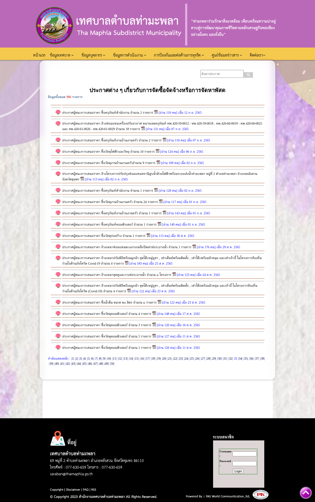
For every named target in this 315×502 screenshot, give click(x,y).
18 (153, 358)
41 (62, 363)
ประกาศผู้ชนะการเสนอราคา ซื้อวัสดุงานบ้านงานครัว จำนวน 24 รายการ (110, 202)
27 (203, 358)
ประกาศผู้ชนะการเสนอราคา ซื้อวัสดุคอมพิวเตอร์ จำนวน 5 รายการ (106, 336)
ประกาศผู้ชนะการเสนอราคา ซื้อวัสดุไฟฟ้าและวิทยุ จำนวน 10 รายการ (108, 151)
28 (208, 358)
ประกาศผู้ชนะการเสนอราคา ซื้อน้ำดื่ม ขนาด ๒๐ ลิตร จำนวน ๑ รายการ (109, 302)
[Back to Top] (306, 493)
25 (191, 358)
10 (108, 358)
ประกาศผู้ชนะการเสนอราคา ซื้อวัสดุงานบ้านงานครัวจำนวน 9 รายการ (108, 163)
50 (112, 363)
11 (114, 358)
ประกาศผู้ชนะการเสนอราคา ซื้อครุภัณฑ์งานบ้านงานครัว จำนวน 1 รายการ (112, 213)
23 (180, 358)
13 (125, 358)
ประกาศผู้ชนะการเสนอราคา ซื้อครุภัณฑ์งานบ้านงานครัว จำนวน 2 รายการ (112, 140)
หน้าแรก (39, 55)
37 (257, 358)
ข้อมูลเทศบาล (60, 55)
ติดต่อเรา (256, 55)
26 (197, 358)
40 (56, 363)
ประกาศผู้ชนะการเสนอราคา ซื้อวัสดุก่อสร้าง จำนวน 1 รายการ (104, 236)
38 (262, 358)
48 (101, 363)
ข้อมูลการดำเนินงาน (128, 55)
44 (78, 363)
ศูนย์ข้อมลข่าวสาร (226, 55)
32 (230, 358)
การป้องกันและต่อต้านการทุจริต (178, 55)
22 (175, 358)
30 (219, 358)
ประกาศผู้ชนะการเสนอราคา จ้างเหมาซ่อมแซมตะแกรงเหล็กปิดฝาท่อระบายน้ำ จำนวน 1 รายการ (126, 247)
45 (84, 363)
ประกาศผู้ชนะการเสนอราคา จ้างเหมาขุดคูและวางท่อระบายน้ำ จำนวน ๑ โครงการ (117, 275)
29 (214, 358)
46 (90, 363)
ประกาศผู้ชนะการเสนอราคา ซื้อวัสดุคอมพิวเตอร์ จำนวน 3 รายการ (106, 325)
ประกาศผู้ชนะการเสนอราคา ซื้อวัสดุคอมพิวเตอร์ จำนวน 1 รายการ (107, 347)
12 (120, 358)
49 (106, 363)
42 (67, 363)
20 (164, 358)
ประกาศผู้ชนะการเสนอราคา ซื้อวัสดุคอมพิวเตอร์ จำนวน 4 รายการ (106, 314)
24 (186, 358)
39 (51, 363)
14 (131, 358)
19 (158, 358)
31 (225, 358)
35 (245, 358)
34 (240, 358)
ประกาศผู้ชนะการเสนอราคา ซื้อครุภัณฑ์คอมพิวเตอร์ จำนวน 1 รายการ (110, 224)
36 (251, 358)
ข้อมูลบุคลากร (92, 55)
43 (73, 363)
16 (142, 358)
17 (147, 358)
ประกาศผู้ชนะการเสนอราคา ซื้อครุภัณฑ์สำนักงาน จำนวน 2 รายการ (107, 112)
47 (95, 363)
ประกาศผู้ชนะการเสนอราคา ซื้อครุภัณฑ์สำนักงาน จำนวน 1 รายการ (107, 190)
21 (169, 358)
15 (136, 358)
